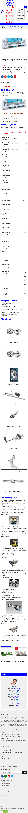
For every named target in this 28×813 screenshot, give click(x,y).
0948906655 (16, 690)
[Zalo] (17, 692)
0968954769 (16, 698)
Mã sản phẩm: (4, 62)
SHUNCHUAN (19, 62)
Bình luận (6, 82)
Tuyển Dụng (3, 797)
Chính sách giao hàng (5, 785)
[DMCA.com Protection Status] (4, 811)
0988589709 (16, 696)
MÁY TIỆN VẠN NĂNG (9, 26)
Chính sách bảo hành (5, 789)
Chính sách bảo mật (5, 791)
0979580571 (17, 705)
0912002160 (16, 703)
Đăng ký (24, 772)
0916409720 (16, 688)
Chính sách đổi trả (4, 787)
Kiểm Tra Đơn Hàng (4, 804)
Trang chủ (2, 26)
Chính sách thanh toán (5, 783)
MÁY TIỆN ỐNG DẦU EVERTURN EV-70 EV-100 (20, 662)
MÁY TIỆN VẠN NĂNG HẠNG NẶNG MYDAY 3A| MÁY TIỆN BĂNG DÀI (6, 663)
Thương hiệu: (13, 62)
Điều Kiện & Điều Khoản (5, 802)
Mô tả (2, 82)
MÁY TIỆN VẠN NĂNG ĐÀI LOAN (19, 26)
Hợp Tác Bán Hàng (4, 799)
